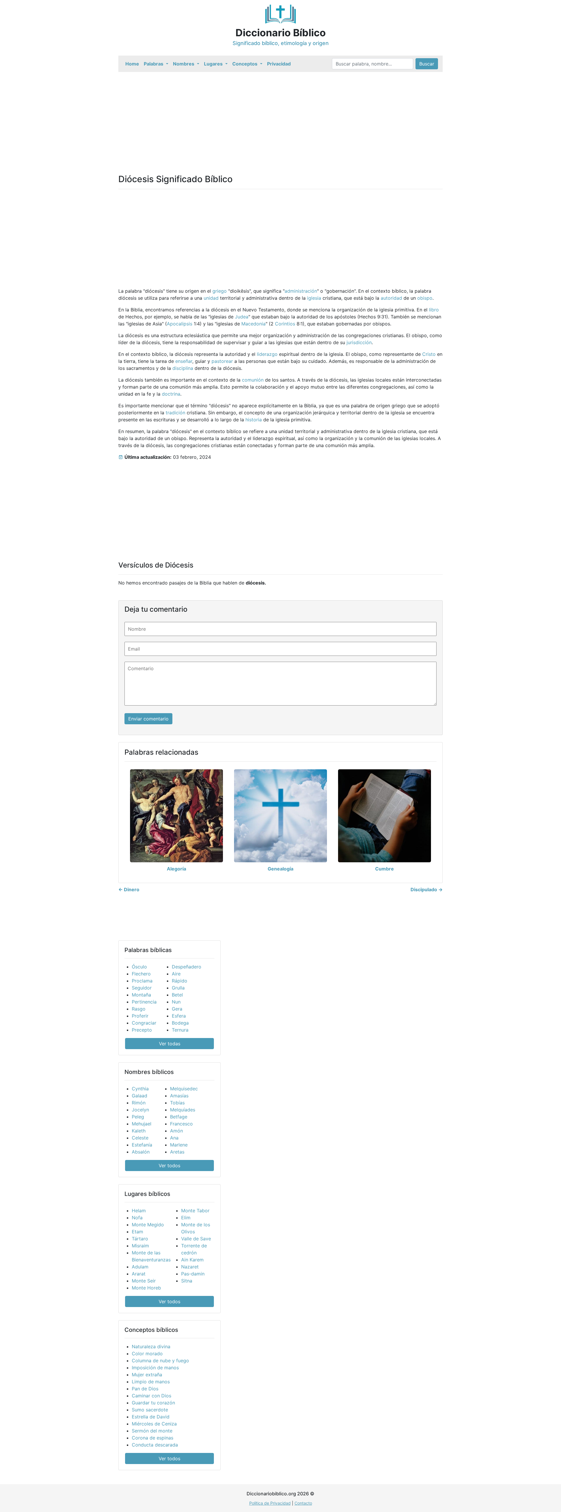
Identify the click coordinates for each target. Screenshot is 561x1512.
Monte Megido (148, 1224)
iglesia (314, 298)
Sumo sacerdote (150, 1410)
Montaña (141, 995)
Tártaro (140, 1239)
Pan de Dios (145, 1389)
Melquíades (182, 1110)
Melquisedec (184, 1089)
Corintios (285, 324)
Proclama (142, 981)
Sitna (186, 1281)
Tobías (177, 1103)
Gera (177, 1009)
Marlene (179, 1145)
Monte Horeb (146, 1288)
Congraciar (144, 1023)
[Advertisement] (293, 116)
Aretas (177, 1152)
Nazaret (190, 1267)
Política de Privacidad (270, 1503)
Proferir (140, 1016)
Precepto (142, 1030)
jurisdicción (359, 342)
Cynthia (140, 1089)
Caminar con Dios (151, 1396)
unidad (211, 298)
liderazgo (267, 354)
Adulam (140, 1267)
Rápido (179, 981)
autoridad (391, 298)
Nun (176, 1002)
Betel (177, 995)
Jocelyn (140, 1110)
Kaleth (139, 1131)
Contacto (303, 1503)
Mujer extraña (147, 1374)
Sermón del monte (152, 1431)
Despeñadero (186, 967)
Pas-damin (193, 1274)
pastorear (222, 361)
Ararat (139, 1274)
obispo (424, 298)
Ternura (180, 1030)
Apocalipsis (179, 324)
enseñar (183, 361)
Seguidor (142, 988)
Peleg (138, 1117)
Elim (186, 1217)
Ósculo (139, 967)
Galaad (139, 1096)
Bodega (180, 1023)
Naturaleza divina (151, 1346)
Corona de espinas (152, 1438)
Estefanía (142, 1145)
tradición (175, 413)
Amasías (179, 1096)
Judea (241, 317)
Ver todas (169, 1043)
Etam (137, 1232)
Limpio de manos (151, 1382)
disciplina (182, 368)
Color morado (147, 1353)
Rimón (139, 1103)
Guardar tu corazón (153, 1403)
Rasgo (139, 1009)
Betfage (178, 1117)
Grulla (178, 988)
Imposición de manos (155, 1367)
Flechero (141, 974)
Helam (139, 1210)
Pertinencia (144, 1002)
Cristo (429, 354)
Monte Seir (144, 1281)
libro (434, 310)
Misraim (140, 1246)
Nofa (137, 1217)
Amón (176, 1131)
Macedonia (253, 324)
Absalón (141, 1152)
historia (253, 420)
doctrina (171, 394)
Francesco (181, 1124)
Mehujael (141, 1124)
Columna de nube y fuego (160, 1360)
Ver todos (169, 1165)
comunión (253, 380)
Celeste (140, 1138)
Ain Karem (192, 1260)
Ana (174, 1138)
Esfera (179, 1016)
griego (219, 291)
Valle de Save (196, 1239)
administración (301, 291)
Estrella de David (150, 1417)
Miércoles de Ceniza (154, 1424)
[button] (156, 64)
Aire (176, 974)
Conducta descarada (155, 1445)
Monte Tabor (195, 1210)
